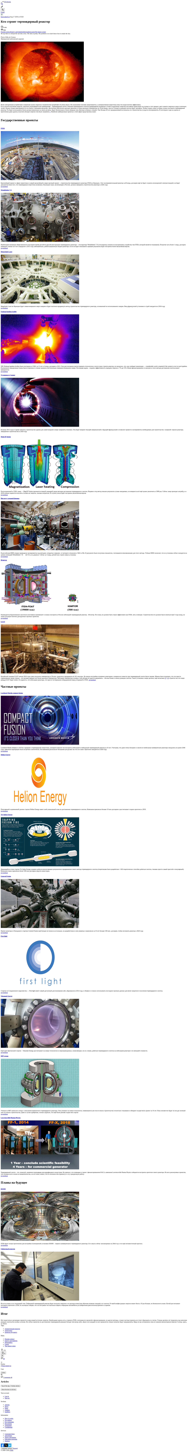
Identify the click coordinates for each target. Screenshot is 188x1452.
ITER (3, 128)
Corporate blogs (10, 1434)
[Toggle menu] (1, 2)
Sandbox (7, 1412)
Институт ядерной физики (10, 498)
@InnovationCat (6, 1366)
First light (4, 936)
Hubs (6, 1408)
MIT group (4, 1056)
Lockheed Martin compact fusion (12, 693)
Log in (7, 1396)
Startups (7, 1441)
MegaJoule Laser (6, 252)
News (6, 1406)
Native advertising (10, 1437)
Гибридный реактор (8, 1249)
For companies (9, 1422)
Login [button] (3, 12)
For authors (8, 1420)
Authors (7, 1410)
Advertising (8, 1436)
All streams (7, 2)
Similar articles (15, 1386)
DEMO (3, 1189)
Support (15, 1448)
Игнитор (4, 560)
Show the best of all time (9, 1389)
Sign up (7, 1398)
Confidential (8, 1427)
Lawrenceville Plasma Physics (11, 1118)
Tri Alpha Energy (7, 814)
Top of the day (6, 1386)
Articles (7, 1405)
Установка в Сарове (8, 375)
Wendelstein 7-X (6, 190)
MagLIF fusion (6, 437)
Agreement (8, 1425)
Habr (11, 1450)
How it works (9, 1418)
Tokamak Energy (6, 996)
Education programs (11, 1439)
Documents (8, 1424)
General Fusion (6, 876)
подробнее (4, 186)
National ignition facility (9, 311)
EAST (3, 622)
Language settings (7, 1448)
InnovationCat (5, 17)
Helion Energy (5, 755)
